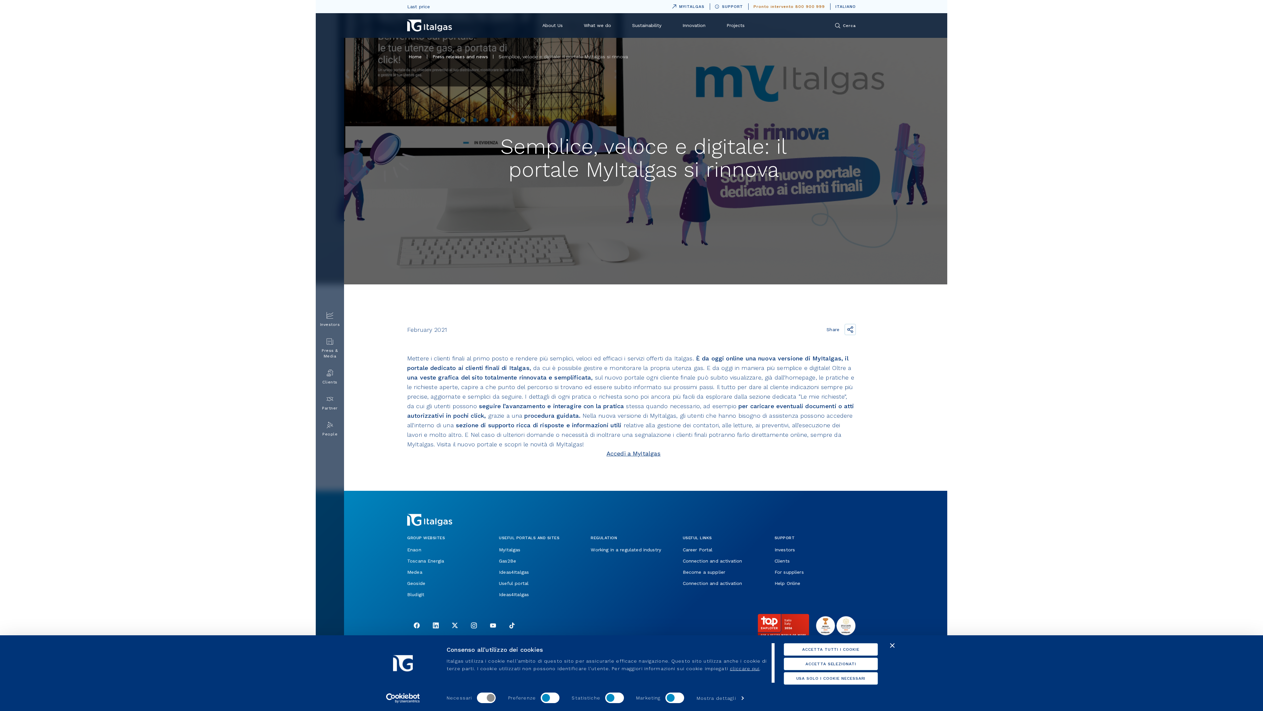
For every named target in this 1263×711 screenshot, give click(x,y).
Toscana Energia (425, 561)
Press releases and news (460, 56)
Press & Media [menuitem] (330, 353)
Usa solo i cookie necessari (831, 678)
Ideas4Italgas (514, 572)
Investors (785, 549)
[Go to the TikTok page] (512, 626)
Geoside (416, 583)
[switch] (550, 698)
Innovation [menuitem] (694, 25)
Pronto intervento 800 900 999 (789, 6)
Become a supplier (704, 572)
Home (415, 56)
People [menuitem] (329, 434)
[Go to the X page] (454, 626)
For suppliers (789, 572)
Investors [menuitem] (330, 324)
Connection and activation (712, 561)
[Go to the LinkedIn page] (435, 626)
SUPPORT (732, 6)
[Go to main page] (429, 25)
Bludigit (415, 594)
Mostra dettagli (716, 698)
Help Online (788, 583)
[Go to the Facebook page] (416, 626)
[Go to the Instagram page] (473, 626)
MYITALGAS (687, 5)
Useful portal (514, 583)
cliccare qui (744, 668)
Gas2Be (507, 561)
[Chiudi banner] (892, 645)
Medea (414, 572)
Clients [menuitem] (329, 382)
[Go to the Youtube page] (493, 626)
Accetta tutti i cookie (830, 649)
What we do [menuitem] (597, 25)
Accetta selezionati (830, 664)
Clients (782, 561)
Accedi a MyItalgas (634, 453)
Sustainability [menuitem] (646, 25)
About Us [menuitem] (552, 25)
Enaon (414, 549)
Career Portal (698, 549)
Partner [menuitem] (330, 408)
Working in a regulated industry (626, 549)
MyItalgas (509, 549)
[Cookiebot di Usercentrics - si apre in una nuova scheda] (403, 698)
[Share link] (850, 329)
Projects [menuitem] (736, 25)
